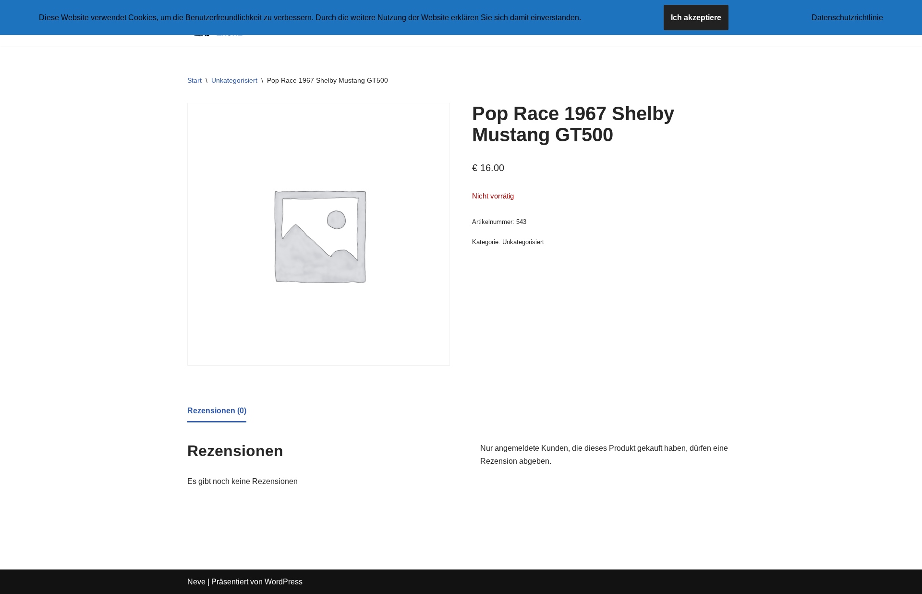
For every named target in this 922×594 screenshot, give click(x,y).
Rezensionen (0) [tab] (216, 411)
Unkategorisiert (234, 80)
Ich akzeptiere (696, 17)
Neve (196, 582)
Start (194, 80)
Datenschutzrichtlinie (847, 17)
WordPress (284, 582)
